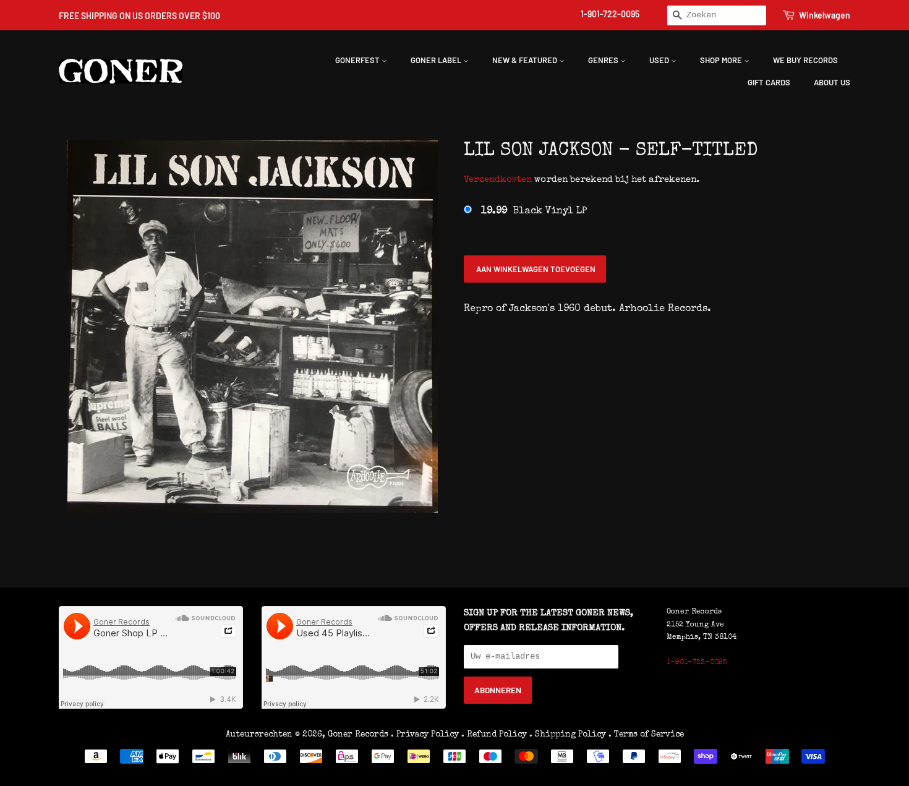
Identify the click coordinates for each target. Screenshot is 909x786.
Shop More (722, 60)
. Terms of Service (646, 734)
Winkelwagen (824, 15)
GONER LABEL (437, 60)
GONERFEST (358, 60)
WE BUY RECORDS (805, 60)
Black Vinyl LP (534, 211)
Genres (604, 60)
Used (660, 60)
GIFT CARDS (769, 82)
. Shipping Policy (567, 734)
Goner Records (359, 734)
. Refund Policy (494, 734)
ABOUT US (832, 82)
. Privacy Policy (425, 734)
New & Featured (525, 60)
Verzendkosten (498, 179)
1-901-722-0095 (610, 14)
